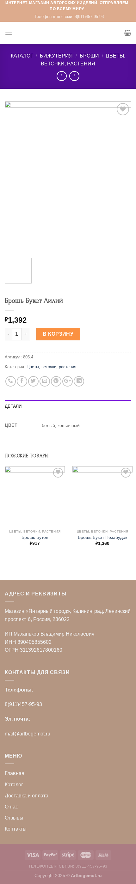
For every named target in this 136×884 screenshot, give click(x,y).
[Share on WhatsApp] (10, 381)
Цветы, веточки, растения (51, 366)
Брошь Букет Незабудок (102, 537)
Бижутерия (56, 55)
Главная (14, 773)
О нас (11, 806)
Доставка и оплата (26, 795)
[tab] (68, 406)
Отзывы (14, 817)
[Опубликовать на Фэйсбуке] (22, 381)
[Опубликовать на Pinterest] (56, 381)
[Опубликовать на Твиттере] (33, 381)
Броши (89, 55)
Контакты (16, 829)
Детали (13, 406)
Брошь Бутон (35, 537)
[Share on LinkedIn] (79, 381)
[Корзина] (127, 33)
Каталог (22, 55)
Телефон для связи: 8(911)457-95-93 (69, 16)
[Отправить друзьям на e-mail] (45, 381)
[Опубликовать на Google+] (67, 381)
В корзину (58, 334)
